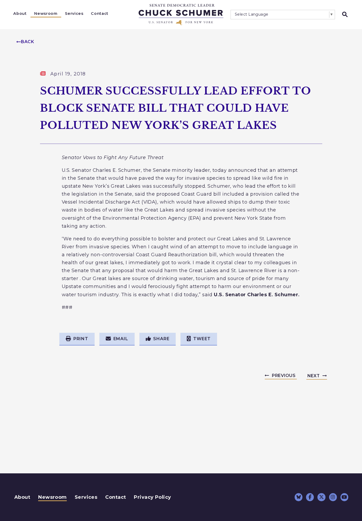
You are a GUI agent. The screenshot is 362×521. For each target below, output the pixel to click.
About (20, 13)
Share (161, 338)
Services (74, 13)
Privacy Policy (152, 497)
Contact (99, 13)
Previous (284, 375)
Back (27, 41)
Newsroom (45, 13)
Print (80, 338)
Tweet (202, 338)
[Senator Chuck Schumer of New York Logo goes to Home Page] (181, 14)
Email (120, 338)
